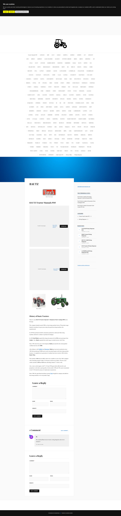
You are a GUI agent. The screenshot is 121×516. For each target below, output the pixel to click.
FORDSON (48, 91)
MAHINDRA (55, 118)
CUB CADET (89, 74)
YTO (71, 150)
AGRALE (58, 55)
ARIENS (81, 59)
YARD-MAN (59, 150)
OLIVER (61, 126)
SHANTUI (69, 134)
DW (39, 83)
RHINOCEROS (58, 130)
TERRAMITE (30, 142)
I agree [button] (5, 11)
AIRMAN (33, 59)
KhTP (90, 107)
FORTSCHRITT (61, 91)
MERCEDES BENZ (47, 122)
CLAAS (59, 74)
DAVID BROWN (50, 79)
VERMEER (38, 146)
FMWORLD (91, 86)
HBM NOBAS (32, 98)
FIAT (69, 86)
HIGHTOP (48, 98)
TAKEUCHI (84, 138)
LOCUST (84, 114)
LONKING (90, 114)
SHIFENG (90, 134)
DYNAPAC (45, 83)
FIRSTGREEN (83, 86)
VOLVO (52, 146)
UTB (72, 142)
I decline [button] (12, 11)
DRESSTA (28, 83)
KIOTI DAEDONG (83, 107)
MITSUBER (68, 122)
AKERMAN (39, 59)
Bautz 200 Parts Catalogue (56, 269)
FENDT (50, 86)
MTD (27, 126)
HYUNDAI (51, 103)
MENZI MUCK (37, 122)
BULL (36, 71)
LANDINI (85, 110)
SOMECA (50, 138)
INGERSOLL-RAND (80, 103)
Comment (35, 386)
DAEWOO (36, 79)
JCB (37, 107)
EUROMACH (84, 83)
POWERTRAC (31, 130)
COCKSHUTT (73, 74)
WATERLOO (73, 146)
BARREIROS (67, 63)
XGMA (46, 150)
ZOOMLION (51, 154)
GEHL (38, 95)
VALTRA (92, 142)
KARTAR (68, 107)
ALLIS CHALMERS (48, 59)
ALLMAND (57, 59)
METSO (54, 122)
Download (64, 226)
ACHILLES (42, 55)
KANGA (61, 107)
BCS (91, 63)
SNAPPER (38, 138)
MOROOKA (91, 122)
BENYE (39, 67)
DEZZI (65, 79)
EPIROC (68, 83)
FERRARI (64, 86)
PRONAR (44, 130)
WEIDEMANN (82, 146)
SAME (70, 130)
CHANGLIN (38, 74)
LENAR (36, 114)
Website (34, 408)
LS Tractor (34, 118)
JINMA (42, 107)
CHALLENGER (81, 71)
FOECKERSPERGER (34, 91)
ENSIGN (62, 83)
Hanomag (47, 349)
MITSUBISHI (76, 122)
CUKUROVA (28, 79)
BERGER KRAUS (46, 67)
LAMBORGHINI (77, 110)
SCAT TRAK (31, 134)
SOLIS (44, 138)
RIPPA (65, 130)
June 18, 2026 (40, 444)
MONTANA (84, 122)
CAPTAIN (42, 71)
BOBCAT (73, 67)
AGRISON (79, 55)
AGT (85, 55)
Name (33, 401)
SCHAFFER (39, 134)
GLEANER (44, 95)
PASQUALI (67, 126)
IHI (60, 103)
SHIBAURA (83, 134)
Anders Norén (69, 513)
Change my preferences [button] (22, 11)
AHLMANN (90, 55)
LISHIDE (71, 114)
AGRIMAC (72, 55)
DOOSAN (93, 79)
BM (68, 67)
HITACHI (62, 98)
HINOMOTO (55, 98)
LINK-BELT (64, 114)
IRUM (87, 103)
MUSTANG (33, 126)
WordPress (57, 513)
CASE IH (55, 71)
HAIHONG (78, 95)
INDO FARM (70, 103)
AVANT (36, 63)
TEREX (90, 138)
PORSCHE (92, 126)
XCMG (41, 150)
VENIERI (32, 146)
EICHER (56, 83)
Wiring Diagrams (78, 154)
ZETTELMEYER (42, 154)
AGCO (53, 55)
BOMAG (85, 67)
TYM (50, 142)
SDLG (45, 134)
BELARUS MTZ (32, 67)
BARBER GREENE (51, 63)
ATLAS (30, 63)
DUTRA (34, 83)
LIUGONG (77, 114)
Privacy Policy (69, 154)
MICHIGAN (61, 122)
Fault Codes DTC (59, 154)
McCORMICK (91, 118)
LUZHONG (42, 118)
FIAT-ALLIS (75, 86)
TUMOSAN (44, 142)
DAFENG (42, 79)
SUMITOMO (69, 138)
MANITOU (62, 118)
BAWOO (85, 63)
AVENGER (42, 63)
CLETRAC (65, 74)
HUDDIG (81, 98)
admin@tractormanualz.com (84, 186)
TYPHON (56, 142)
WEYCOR (89, 146)
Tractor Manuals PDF (32, 55)
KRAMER (52, 110)
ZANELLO (83, 150)
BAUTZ (79, 63)
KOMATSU (39, 110)
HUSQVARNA (30, 103)
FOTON (69, 91)
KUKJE (69, 110)
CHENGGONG (46, 74)
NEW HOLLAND (41, 126)
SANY (86, 130)
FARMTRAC (43, 86)
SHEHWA (76, 134)
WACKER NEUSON (64, 146)
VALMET (78, 142)
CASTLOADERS (62, 71)
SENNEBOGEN (62, 134)
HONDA (75, 98)
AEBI (48, 55)
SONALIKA (57, 138)
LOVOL (28, 118)
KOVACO (45, 110)
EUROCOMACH (76, 83)
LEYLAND (43, 114)
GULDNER (71, 95)
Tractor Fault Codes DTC (84, 216)
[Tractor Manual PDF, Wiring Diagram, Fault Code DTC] (60, 49)
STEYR (63, 138)
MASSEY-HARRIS (82, 118)
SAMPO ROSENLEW (78, 130)
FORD (42, 91)
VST (57, 146)
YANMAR (52, 150)
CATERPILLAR (72, 71)
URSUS (67, 142)
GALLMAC (89, 91)
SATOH (91, 130)
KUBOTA (64, 110)
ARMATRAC (87, 59)
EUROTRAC (92, 83)
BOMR (91, 67)
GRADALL (58, 95)
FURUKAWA (81, 91)
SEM (55, 134)
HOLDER (69, 98)
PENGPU (79, 126)
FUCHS (75, 91)
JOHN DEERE (49, 107)
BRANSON (30, 71)
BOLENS (79, 67)
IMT (64, 103)
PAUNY (73, 126)
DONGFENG (86, 79)
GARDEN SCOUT (31, 95)
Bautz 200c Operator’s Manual (55, 226)
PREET (37, 130)
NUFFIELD (49, 126)
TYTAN (62, 142)
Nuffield (40, 349)
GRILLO (65, 95)
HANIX (84, 95)
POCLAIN (86, 126)
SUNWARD (77, 138)
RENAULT (50, 130)
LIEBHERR (50, 114)
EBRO (50, 83)
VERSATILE (45, 146)
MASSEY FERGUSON (71, 118)
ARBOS (75, 59)
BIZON (63, 67)
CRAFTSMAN (81, 74)
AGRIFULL (65, 55)
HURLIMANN (88, 98)
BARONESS (60, 63)
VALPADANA (85, 142)
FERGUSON (56, 86)
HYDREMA (38, 103)
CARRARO (48, 71)
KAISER (56, 107)
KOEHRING (31, 110)
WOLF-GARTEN (33, 150)
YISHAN (66, 150)
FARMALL (36, 86)
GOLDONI (51, 95)
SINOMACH (31, 138)
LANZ (90, 110)
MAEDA (48, 118)
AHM (27, 59)
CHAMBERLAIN (89, 71)
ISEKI (92, 103)
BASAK (74, 63)
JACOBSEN (31, 107)
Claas (51, 373)
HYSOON (45, 103)
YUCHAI (76, 150)
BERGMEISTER (56, 67)
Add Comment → (65, 430)
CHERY (53, 74)
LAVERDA (30, 114)
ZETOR (89, 150)
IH (56, 103)
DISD (71, 79)
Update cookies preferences (84, 265)
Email (51, 401)
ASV (94, 59)
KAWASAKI (74, 107)
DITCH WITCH (77, 79)
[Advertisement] (60, 26)
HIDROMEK (40, 98)
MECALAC (29, 122)
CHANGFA (31, 74)
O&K (55, 126)
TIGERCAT (37, 142)
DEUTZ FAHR (59, 79)
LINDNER (57, 114)
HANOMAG (91, 95)
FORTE (54, 91)
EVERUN (29, 86)
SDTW (50, 134)
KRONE (58, 110)
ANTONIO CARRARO (66, 59)
